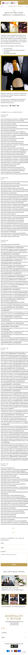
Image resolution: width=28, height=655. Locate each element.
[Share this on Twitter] (10, 105)
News (14, 10)
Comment (3, 551)
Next (14, 20)
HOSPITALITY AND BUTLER (16, 643)
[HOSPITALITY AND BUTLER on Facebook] (1, 628)
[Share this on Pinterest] (14, 105)
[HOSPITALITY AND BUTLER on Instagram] (4, 628)
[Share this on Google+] (16, 105)
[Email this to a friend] (18, 105)
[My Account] (1, 6)
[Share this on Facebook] (12, 105)
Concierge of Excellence (13, 606)
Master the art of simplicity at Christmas (12, 589)
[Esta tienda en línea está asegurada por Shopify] (14, 646)
